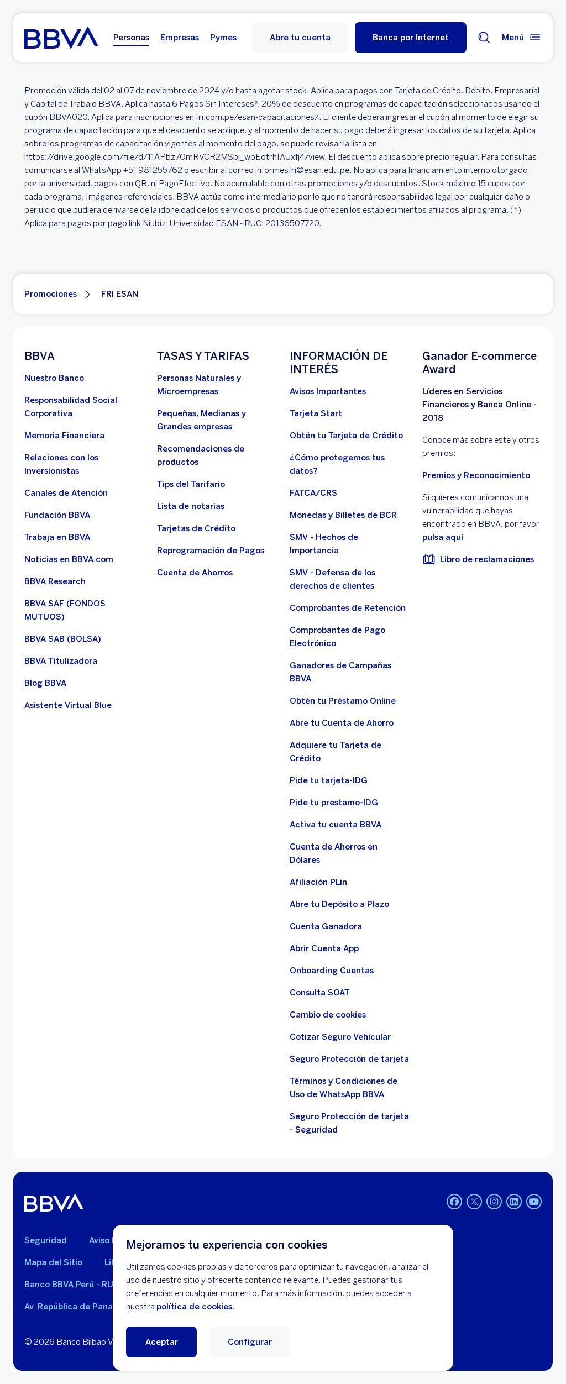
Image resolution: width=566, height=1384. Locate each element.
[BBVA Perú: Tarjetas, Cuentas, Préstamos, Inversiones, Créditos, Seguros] (61, 38)
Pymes (223, 38)
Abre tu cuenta (300, 38)
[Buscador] (484, 38)
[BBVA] (53, 1203)
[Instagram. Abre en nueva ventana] (494, 1202)
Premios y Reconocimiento (476, 475)
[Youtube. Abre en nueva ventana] (534, 1202)
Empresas (179, 38)
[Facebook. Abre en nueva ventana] (454, 1202)
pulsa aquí (442, 537)
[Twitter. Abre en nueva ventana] (474, 1202)
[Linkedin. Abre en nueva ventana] (514, 1202)
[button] (411, 37)
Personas (131, 38)
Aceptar (161, 1342)
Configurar (250, 1342)
